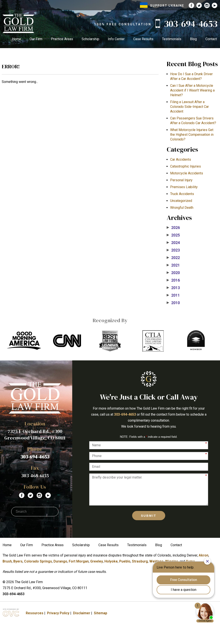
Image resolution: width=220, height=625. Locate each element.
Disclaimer (81, 613)
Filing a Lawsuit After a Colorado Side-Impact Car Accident (189, 106)
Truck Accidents (182, 194)
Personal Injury (181, 180)
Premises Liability (184, 187)
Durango (60, 561)
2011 (173, 295)
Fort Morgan (79, 561)
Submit (148, 515)
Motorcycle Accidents (186, 173)
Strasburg (140, 561)
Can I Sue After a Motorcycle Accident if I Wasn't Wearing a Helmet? (192, 90)
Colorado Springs (38, 561)
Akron (203, 555)
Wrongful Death (181, 208)
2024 (173, 243)
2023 (173, 250)
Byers (18, 561)
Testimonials (171, 39)
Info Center (116, 39)
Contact (211, 39)
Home (16, 39)
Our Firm (36, 39)
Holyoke (111, 561)
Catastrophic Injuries (185, 166)
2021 (173, 265)
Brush (7, 561)
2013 (173, 288)
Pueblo (124, 561)
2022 (173, 258)
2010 (173, 303)
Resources (34, 613)
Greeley (96, 561)
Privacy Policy (58, 613)
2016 (173, 280)
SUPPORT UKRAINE (167, 5)
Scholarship (90, 39)
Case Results (143, 39)
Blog (193, 39)
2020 (173, 273)
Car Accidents (180, 159)
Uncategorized (181, 201)
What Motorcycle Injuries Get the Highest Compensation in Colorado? (192, 134)
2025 (173, 235)
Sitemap (100, 613)
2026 (173, 228)
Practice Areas (62, 39)
